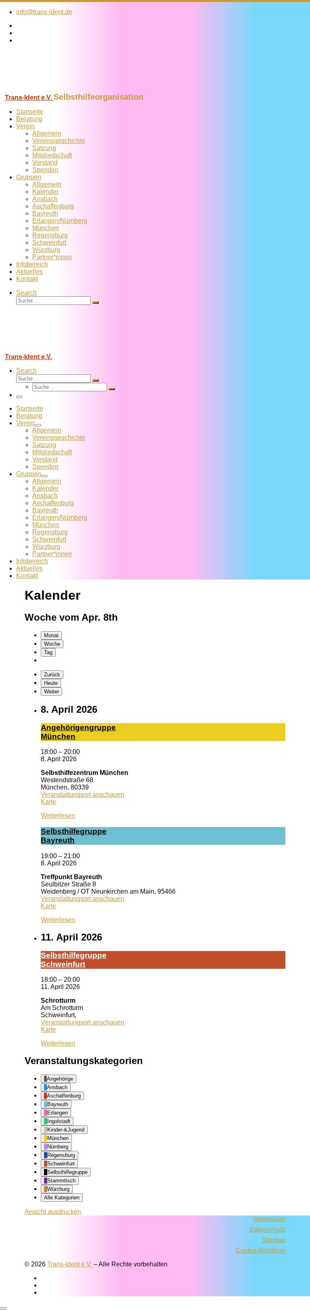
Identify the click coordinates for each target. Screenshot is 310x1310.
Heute (51, 683)
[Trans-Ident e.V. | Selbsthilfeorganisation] (50, 88)
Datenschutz (267, 1229)
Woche (52, 644)
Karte (48, 801)
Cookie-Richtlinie (260, 1250)
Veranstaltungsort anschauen (82, 794)
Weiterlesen (58, 815)
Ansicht (53, 1211)
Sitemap (273, 1240)
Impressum (269, 1219)
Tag (48, 652)
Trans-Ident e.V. (69, 1264)
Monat (51, 635)
